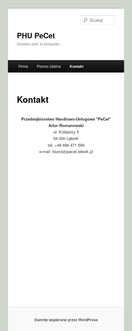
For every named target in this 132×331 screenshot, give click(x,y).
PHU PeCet (36, 35)
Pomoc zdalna (49, 66)
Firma (23, 66)
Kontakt (76, 66)
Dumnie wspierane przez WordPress (66, 319)
